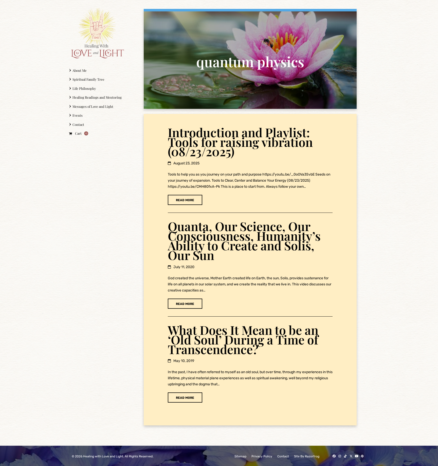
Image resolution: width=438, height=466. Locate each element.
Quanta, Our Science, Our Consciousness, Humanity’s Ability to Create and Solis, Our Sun (244, 240)
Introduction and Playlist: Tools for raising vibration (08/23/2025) (240, 142)
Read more (185, 200)
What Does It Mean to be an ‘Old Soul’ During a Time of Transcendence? (243, 339)
